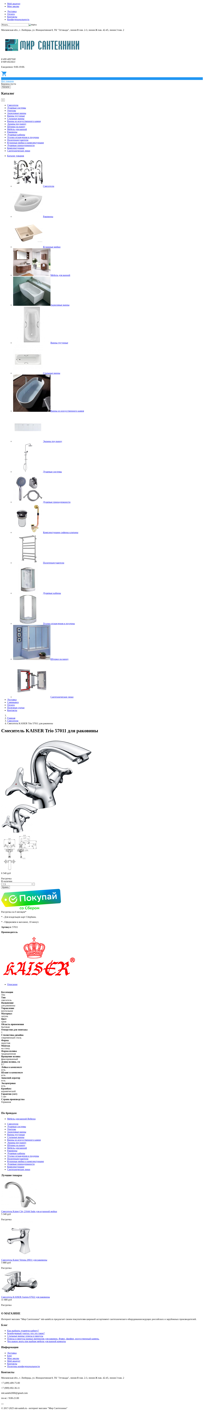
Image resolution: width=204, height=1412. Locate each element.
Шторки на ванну (16, 126)
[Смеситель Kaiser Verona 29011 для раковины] (20, 1257)
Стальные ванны (15, 118)
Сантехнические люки (18, 150)
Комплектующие (15, 148)
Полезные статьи (15, 707)
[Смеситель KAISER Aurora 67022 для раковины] (20, 1294)
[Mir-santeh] (42, 54)
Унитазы (11, 110)
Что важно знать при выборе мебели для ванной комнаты (36, 1341)
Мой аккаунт (13, 3)
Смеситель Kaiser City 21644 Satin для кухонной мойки (29, 1211)
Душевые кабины (16, 134)
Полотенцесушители (17, 140)
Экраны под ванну (16, 124)
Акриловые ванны (16, 113)
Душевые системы (16, 108)
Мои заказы (13, 6)
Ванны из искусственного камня (24, 121)
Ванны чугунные (16, 116)
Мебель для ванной (17, 129)
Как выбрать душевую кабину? (23, 1330)
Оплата (11, 14)
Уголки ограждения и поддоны (23, 137)
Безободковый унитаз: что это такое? (26, 1333)
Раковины (12, 132)
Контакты (12, 16)
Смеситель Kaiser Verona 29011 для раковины (24, 1260)
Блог (9, 1355)
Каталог (6, 87)
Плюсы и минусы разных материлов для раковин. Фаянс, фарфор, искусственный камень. (53, 1338)
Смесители (12, 105)
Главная (11, 718)
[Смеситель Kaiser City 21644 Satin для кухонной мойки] (20, 1208)
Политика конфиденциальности (23, 1366)
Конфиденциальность (18, 19)
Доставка (12, 11)
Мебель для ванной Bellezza (21, 1119)
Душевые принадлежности (21, 145)
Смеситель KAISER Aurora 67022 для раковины (25, 1297)
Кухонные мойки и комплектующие (25, 142)
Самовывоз (13, 702)
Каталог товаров (15, 156)
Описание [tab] (12, 984)
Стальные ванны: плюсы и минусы (25, 1336)
